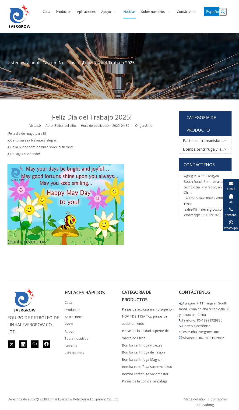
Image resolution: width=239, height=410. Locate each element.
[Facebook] (46, 344)
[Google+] (35, 344)
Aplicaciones (74, 317)
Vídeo (69, 324)
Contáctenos (74, 352)
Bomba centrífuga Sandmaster (145, 374)
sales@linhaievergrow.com (205, 209)
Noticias (71, 345)
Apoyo (69, 331)
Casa (68, 302)
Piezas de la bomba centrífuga (145, 381)
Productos (72, 310)
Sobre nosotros (76, 338)
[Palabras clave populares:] (223, 12)
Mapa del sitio (194, 399)
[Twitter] (11, 344)
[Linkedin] (23, 344)
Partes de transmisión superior (207, 140)
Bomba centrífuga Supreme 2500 (147, 366)
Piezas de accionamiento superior (147, 309)
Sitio (149, 125)
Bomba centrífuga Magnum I (143, 359)
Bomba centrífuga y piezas (142, 345)
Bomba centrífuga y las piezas (207, 149)
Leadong (207, 405)
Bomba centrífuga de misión (143, 352)
